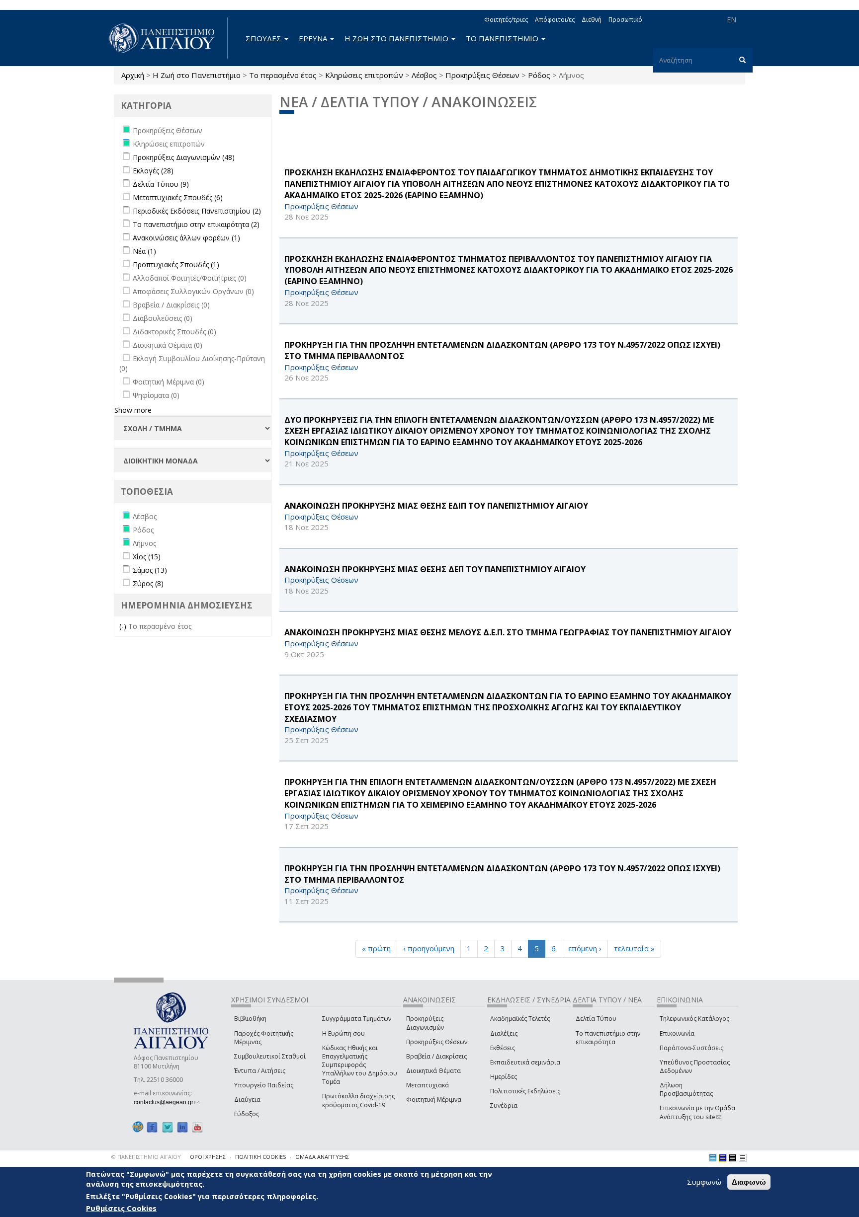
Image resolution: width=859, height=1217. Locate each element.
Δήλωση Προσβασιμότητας (686, 1089)
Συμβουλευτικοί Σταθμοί (270, 1056)
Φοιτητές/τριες (506, 19)
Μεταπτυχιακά (427, 1085)
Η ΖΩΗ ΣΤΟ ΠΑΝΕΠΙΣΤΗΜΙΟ (397, 38)
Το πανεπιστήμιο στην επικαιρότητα (608, 1037)
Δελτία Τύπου (596, 1018)
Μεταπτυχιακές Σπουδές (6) (178, 197)
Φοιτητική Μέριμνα (433, 1099)
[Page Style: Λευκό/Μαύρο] (733, 1158)
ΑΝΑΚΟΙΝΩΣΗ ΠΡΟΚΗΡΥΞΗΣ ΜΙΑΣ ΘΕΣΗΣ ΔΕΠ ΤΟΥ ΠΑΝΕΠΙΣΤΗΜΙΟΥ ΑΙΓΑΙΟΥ (435, 569)
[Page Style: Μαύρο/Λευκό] (743, 1158)
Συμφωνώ (704, 1182)
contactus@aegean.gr (166, 1102)
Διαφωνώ (749, 1182)
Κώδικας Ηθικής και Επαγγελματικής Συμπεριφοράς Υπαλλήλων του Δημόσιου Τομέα (359, 1065)
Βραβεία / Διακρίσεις (436, 1056)
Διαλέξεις (503, 1033)
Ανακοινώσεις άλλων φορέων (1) (186, 237)
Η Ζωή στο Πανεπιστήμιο (197, 75)
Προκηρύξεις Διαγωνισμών (425, 1022)
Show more (133, 410)
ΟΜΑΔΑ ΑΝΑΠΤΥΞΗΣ (322, 1156)
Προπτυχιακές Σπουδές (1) (176, 264)
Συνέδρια (503, 1105)
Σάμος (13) (150, 570)
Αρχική (132, 75)
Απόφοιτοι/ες (555, 19)
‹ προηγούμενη (428, 948)
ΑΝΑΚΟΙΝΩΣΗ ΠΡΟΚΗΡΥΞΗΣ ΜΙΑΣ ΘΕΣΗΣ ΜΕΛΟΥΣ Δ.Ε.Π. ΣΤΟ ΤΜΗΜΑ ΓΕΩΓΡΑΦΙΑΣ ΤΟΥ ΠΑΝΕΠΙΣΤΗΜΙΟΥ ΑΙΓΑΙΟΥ (507, 632)
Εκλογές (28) (153, 170)
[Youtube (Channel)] (197, 1127)
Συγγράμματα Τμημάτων (356, 1018)
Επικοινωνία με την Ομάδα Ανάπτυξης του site (697, 1112)
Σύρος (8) (148, 583)
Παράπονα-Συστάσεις (691, 1048)
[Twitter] (167, 1127)
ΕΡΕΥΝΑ (314, 38)
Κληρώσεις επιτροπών (364, 75)
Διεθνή (591, 19)
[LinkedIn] (182, 1127)
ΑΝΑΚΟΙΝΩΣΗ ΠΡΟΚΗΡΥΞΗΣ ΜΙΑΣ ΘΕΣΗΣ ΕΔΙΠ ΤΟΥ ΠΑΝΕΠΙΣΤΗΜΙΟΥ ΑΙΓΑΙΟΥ (436, 505)
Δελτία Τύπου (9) (161, 184)
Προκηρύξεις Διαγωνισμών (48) (184, 157)
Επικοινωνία (677, 1033)
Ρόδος (539, 75)
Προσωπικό (625, 19)
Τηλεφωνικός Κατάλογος (694, 1018)
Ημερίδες (503, 1076)
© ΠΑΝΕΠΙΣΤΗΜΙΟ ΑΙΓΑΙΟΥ (146, 1156)
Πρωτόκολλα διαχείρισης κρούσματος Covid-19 (358, 1100)
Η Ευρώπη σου (343, 1033)
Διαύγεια (247, 1099)
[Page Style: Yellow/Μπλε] (723, 1158)
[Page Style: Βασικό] (713, 1158)
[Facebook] (152, 1127)
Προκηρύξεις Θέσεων (482, 75)
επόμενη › (584, 948)
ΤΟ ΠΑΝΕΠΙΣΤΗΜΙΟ (503, 38)
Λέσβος (424, 75)
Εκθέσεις (502, 1048)
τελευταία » (634, 948)
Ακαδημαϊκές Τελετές (520, 1018)
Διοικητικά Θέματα (433, 1070)
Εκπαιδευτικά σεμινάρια (525, 1062)
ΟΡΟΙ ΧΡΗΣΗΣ (208, 1156)
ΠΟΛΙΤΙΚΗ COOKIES (260, 1156)
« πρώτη (376, 948)
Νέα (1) (144, 251)
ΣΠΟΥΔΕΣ (264, 38)
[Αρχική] (167, 38)
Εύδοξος (246, 1114)
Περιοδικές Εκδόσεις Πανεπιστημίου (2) (197, 211)
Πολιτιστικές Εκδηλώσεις (525, 1091)
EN (731, 19)
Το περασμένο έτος (283, 75)
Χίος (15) (147, 556)
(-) (123, 626)
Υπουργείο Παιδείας (263, 1085)
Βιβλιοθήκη (250, 1018)
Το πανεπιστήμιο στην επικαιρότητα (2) (196, 224)
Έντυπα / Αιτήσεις (259, 1070)
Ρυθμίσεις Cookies (121, 1209)
